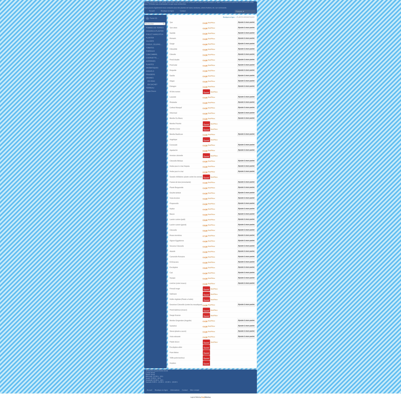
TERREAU (150, 88)
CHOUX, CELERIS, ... (154, 44)
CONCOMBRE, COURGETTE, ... (152, 56)
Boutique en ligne (167, 11)
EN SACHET (152, 84)
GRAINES (150, 78)
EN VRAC (151, 81)
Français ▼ (240, 11)
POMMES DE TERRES (155, 28)
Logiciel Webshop (200, 397)
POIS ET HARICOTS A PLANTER (154, 36)
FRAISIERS (150, 74)
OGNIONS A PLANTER (155, 31)
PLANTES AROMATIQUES (152, 66)
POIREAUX (150, 51)
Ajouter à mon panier (246, 22)
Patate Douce (151, 91)
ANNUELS (150, 71)
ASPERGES (150, 61)
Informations (174, 390)
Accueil (152, 11)
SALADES (150, 41)
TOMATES (150, 48)
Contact (183, 11)
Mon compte (194, 390)
